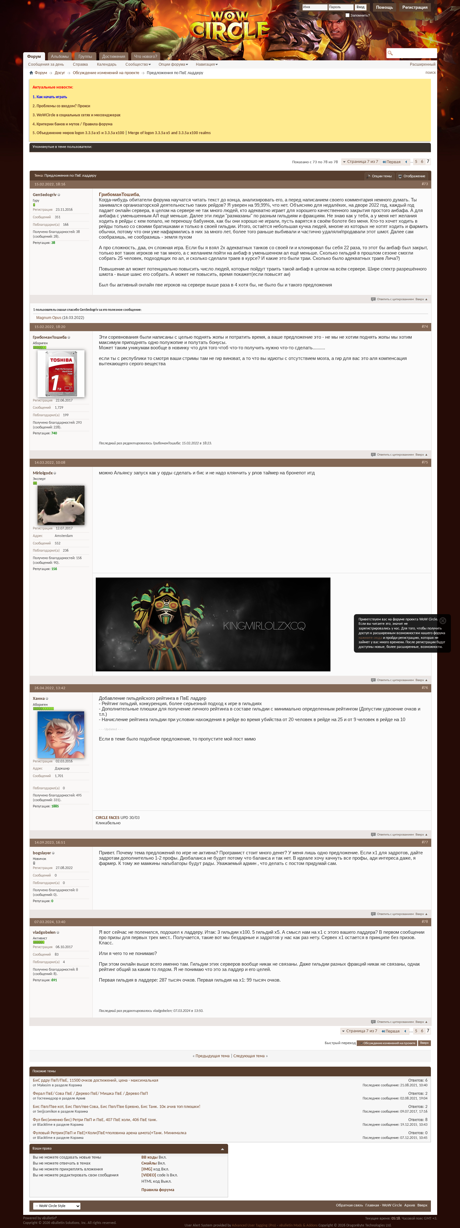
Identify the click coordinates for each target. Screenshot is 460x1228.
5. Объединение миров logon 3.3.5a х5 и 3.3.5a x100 (78, 133)
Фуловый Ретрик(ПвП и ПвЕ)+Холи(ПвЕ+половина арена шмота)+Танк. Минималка (110, 1133)
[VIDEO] (148, 1175)
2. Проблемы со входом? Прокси (61, 106)
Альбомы (60, 56)
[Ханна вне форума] (61, 734)
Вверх (422, 299)
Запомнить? (360, 15)
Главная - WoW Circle (383, 1205)
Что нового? (145, 56)
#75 (425, 462)
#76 (425, 688)
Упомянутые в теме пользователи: (62, 147)
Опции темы (382, 176)
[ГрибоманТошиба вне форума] (61, 373)
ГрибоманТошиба (119, 194)
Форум (34, 56)
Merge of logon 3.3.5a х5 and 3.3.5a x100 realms (169, 133)
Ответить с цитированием (395, 299)
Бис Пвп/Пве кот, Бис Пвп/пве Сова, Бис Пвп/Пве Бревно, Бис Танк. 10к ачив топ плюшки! (117, 1106)
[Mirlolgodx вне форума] (61, 505)
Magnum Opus (48, 318)
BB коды (149, 1157)
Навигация (205, 64)
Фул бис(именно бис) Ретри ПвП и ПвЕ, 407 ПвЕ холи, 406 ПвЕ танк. (95, 1120)
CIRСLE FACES (108, 818)
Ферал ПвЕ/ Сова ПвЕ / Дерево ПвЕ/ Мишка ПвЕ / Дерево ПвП (90, 1093)
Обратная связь (349, 1205)
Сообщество (136, 64)
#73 (425, 184)
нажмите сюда (370, 638)
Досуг (60, 73)
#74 (425, 327)
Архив (409, 1205)
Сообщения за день (46, 64)
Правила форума (157, 1190)
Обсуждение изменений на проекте (106, 73)
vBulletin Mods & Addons (298, 1225)
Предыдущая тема (213, 1056)
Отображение (414, 176)
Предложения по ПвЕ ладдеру (70, 176)
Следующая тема (249, 1056)
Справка (80, 64)
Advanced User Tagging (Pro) (254, 1225)
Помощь (384, 7)
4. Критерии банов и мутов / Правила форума (72, 124)
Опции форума (172, 64)
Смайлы (149, 1163)
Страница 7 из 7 (362, 161)
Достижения (113, 56)
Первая (393, 162)
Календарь (106, 64)
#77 (425, 842)
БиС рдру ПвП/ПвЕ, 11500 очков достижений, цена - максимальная (95, 1080)
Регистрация (415, 7)
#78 (425, 922)
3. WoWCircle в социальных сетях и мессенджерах (76, 115)
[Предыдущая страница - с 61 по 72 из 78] (406, 162)
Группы (85, 56)
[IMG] (146, 1169)
